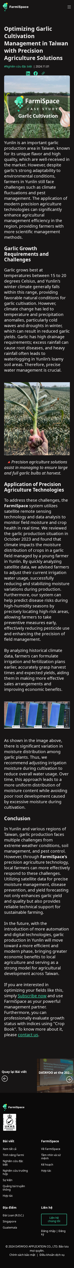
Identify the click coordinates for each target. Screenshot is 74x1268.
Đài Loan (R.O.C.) (13, 1215)
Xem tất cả (9, 1149)
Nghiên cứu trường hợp (15, 1172)
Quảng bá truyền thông (14, 1188)
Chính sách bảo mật (22, 1255)
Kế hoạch (47, 1164)
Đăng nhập (48, 1231)
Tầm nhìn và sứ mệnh (51, 1156)
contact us (28, 1034)
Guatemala (10, 1227)
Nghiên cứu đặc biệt (13, 1162)
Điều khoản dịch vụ (52, 1255)
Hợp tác (8, 1195)
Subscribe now (32, 995)
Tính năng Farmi (13, 1155)
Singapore (9, 1221)
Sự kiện (7, 1180)
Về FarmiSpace (50, 1149)
